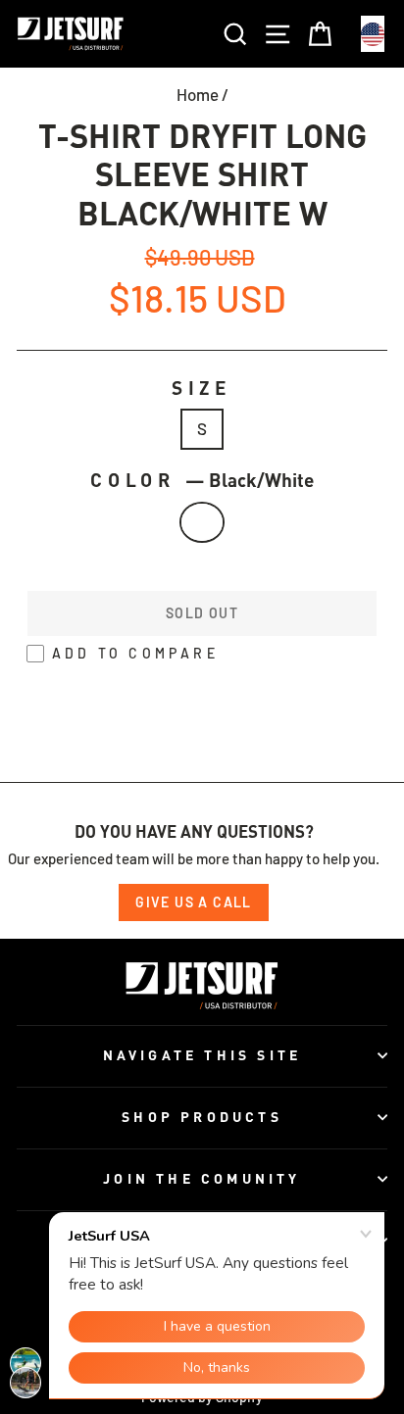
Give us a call (193, 902)
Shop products (202, 1116)
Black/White (202, 522)
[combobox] (372, 34)
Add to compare (135, 653)
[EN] (372, 34)
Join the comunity (201, 1178)
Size (202, 387)
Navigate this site (202, 1055)
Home (198, 94)
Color (201, 479)
